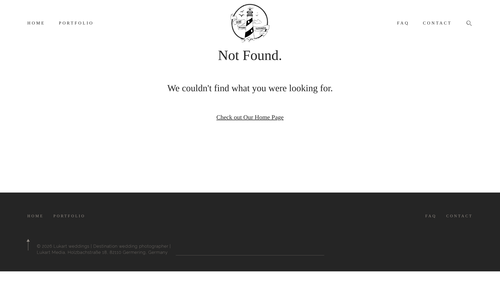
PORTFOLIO (76, 23)
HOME (36, 23)
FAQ (403, 23)
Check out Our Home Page (250, 117)
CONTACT (437, 23)
